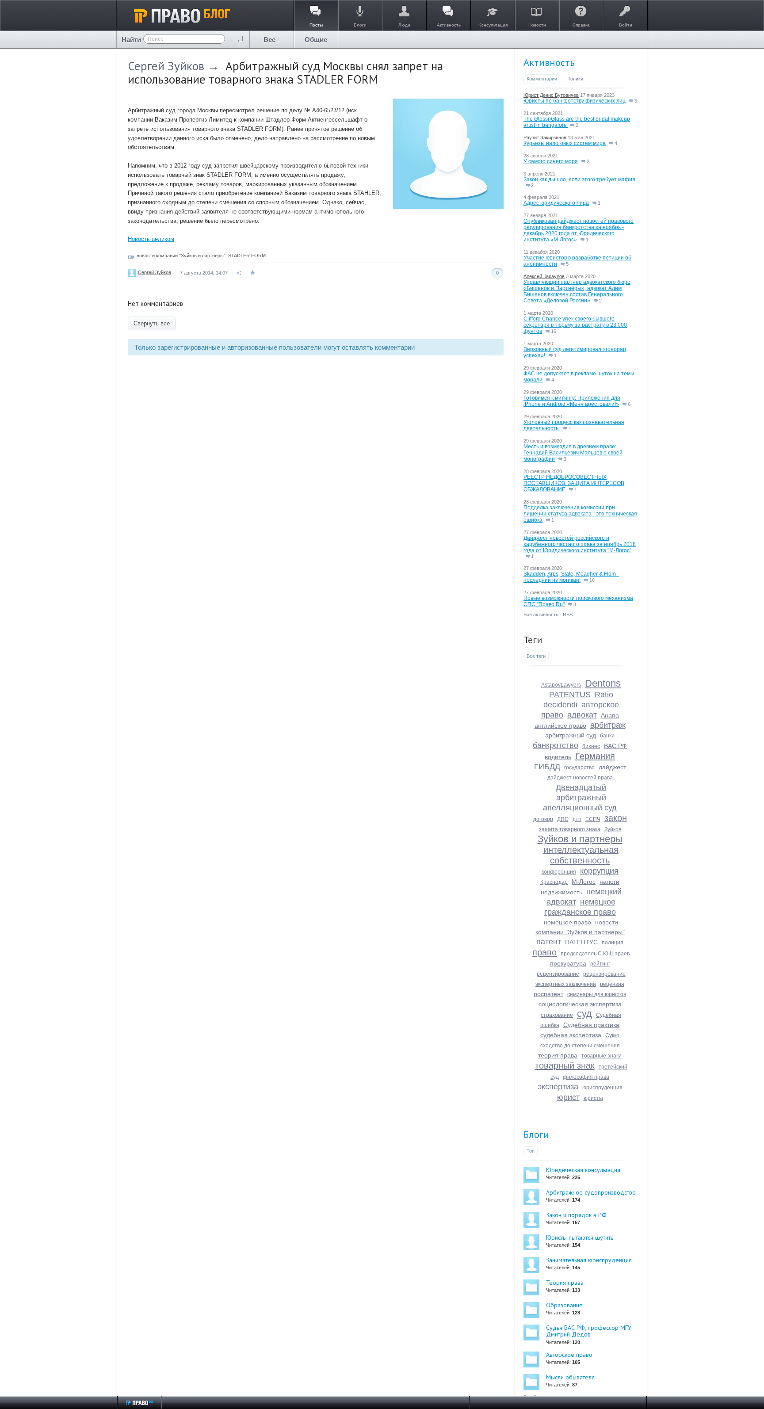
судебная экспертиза (570, 1035)
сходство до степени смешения (580, 1045)
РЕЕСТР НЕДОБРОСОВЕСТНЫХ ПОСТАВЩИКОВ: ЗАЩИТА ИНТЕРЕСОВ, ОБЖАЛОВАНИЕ (574, 483)
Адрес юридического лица (556, 203)
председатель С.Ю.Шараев (595, 954)
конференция (559, 872)
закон (615, 818)
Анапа (610, 715)
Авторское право (569, 1355)
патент (548, 941)
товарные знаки (601, 1056)
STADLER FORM (247, 255)
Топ (531, 1150)
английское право (560, 725)
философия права (586, 1077)
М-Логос (584, 881)
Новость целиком (151, 239)
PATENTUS (570, 694)
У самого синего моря (550, 161)
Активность (548, 62)
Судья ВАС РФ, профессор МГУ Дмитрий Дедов (588, 1331)
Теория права (565, 1283)
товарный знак (565, 1065)
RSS (568, 614)
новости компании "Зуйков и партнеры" (181, 255)
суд (584, 1013)
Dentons (603, 683)
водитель (558, 756)
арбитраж (608, 725)
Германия (595, 756)
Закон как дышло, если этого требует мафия (579, 179)
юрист (568, 1097)
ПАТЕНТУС (581, 942)
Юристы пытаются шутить (579, 1237)
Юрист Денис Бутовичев (551, 95)
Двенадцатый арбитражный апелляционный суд (580, 797)
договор (543, 819)
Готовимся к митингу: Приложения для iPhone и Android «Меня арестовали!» (571, 401)
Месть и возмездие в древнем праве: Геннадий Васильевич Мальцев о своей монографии (573, 452)
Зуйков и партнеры (580, 838)
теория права (557, 1055)
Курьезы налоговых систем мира (564, 143)
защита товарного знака (569, 829)
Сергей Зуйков (166, 65)
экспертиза (558, 1086)
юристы (593, 1098)
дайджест (612, 767)
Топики (575, 78)
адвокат (582, 714)
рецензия (612, 984)
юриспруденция (602, 1087)
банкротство (555, 745)
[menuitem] (272, 39)
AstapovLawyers (561, 685)
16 (553, 331)
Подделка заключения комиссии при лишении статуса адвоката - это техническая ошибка (580, 513)
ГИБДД (547, 766)
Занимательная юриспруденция (589, 1260)
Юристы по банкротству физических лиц (574, 101)
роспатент (548, 993)
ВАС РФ (615, 745)
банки (607, 736)
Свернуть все (152, 323)
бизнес (591, 746)
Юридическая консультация (583, 1170)
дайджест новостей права (580, 778)
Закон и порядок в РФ (576, 1215)
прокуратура (568, 963)
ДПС (563, 819)
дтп (577, 819)
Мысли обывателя (570, 1377)
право (544, 952)
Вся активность (540, 614)
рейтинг (600, 964)
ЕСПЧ (592, 819)
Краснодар (554, 882)
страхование (557, 1015)
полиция (612, 942)
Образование (564, 1305)
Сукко (612, 1035)
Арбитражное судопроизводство (591, 1192)
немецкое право (567, 922)
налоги (609, 881)
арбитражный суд (570, 735)
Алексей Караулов (544, 276)
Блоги (536, 1134)
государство (579, 767)
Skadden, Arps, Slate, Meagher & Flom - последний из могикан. (571, 577)
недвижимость (561, 892)
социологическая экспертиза (580, 1004)
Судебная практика (591, 1024)
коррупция (599, 871)
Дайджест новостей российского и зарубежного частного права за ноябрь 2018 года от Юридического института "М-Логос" (579, 544)
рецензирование (558, 974)
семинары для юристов (596, 994)
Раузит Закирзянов (544, 137)
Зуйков (612, 829)
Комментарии (542, 78)
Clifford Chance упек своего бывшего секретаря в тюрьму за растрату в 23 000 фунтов (575, 325)
